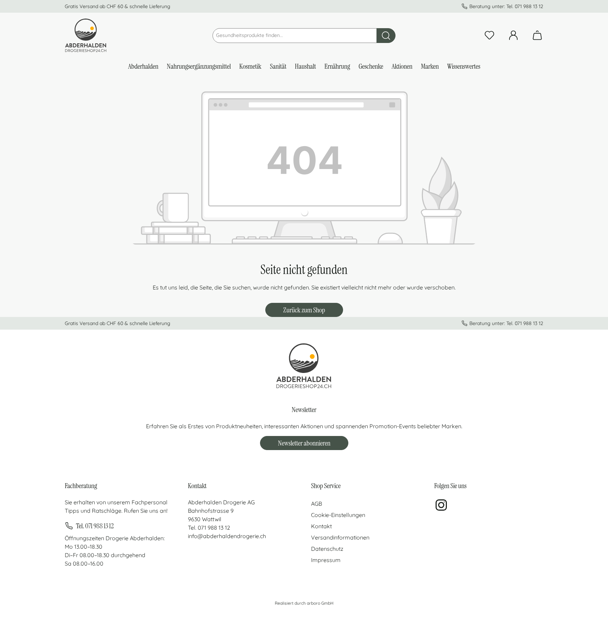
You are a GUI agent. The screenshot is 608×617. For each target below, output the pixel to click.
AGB (316, 503)
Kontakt (321, 526)
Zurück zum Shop (304, 309)
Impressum (326, 559)
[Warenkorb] (535, 37)
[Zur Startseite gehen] (86, 35)
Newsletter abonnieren (304, 443)
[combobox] (295, 35)
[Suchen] (385, 35)
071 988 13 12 (529, 6)
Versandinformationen (340, 537)
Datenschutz (327, 548)
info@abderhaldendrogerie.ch (227, 536)
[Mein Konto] (513, 37)
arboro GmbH (320, 603)
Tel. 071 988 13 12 (95, 525)
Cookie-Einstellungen (338, 514)
